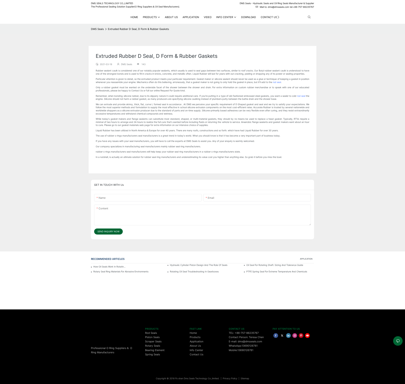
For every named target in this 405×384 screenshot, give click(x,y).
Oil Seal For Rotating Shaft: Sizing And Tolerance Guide (274, 265)
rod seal (277, 82)
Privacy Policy (230, 378)
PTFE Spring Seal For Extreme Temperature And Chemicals (276, 271)
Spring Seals (152, 354)
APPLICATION (306, 259)
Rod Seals (151, 332)
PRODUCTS (152, 328)
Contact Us (196, 354)
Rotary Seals (152, 345)
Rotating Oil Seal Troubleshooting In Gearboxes (194, 271)
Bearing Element (155, 350)
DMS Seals (97, 29)
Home (193, 332)
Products (195, 337)
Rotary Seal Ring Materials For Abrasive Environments (120, 271)
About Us (195, 345)
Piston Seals (152, 337)
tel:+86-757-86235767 (302, 7)
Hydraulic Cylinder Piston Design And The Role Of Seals (198, 265)
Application (196, 341)
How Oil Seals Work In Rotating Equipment (109, 266)
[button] (278, 17)
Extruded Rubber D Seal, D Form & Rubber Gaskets (138, 29)
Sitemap (244, 378)
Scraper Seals (153, 341)
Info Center (196, 350)
